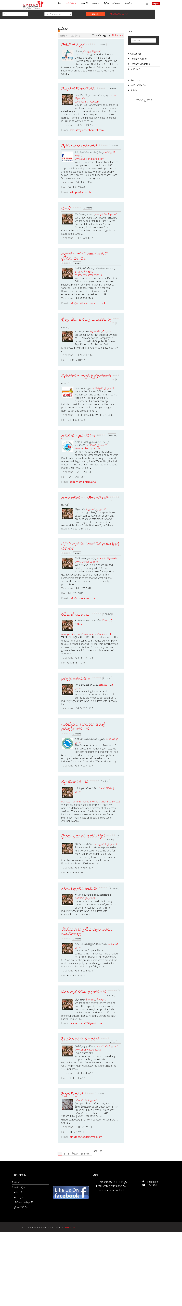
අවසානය (85, 1153)
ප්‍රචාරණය (116, 3)
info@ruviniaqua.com (82, 598)
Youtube (152, 1185)
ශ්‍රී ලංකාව (96, 51)
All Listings (117, 35)
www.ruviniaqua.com (86, 561)
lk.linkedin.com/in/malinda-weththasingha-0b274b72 (90, 801)
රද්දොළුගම (81, 1100)
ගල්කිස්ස (110, 739)
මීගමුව (105, 620)
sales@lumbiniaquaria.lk (84, 481)
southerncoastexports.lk (88, 275)
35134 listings (117, 1182)
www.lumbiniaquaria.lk (87, 448)
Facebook (152, 1181)
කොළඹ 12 (104, 684)
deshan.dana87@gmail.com (86, 1023)
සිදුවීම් (106, 3)
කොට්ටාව (102, 1046)
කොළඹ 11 (100, 844)
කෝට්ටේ (91, 445)
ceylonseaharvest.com (87, 101)
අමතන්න (128, 3)
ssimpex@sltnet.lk (80, 192)
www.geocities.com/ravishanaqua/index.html (86, 634)
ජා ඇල (87, 51)
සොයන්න (96, 3)
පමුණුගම (98, 388)
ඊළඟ (75, 1153)
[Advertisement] (38, 61)
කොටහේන (105, 788)
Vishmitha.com (69, 1227)
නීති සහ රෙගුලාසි (23, 1202)
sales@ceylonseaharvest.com (87, 130)
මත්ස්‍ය (133, 90)
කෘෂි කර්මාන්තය (139, 85)
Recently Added (138, 58)
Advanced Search (118, 13)
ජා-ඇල (78, 271)
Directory (135, 80)
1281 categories (106, 1186)
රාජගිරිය (79, 898)
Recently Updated (140, 64)
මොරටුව (101, 558)
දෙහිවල (107, 152)
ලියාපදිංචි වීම (21, 1207)
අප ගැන (18, 1197)
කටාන (112, 95)
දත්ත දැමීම (84, 3)
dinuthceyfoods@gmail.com (86, 1136)
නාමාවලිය (70, 3)
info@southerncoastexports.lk (87, 303)
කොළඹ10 (101, 214)
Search (95, 14)
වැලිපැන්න (95, 331)
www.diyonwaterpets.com (89, 1049)
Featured (135, 69)
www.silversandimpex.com (89, 158)
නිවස (60, 3)
